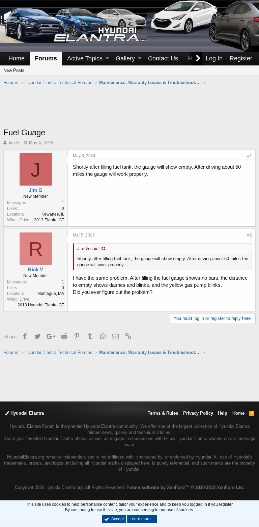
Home (16, 58)
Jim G (14, 142)
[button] (107, 58)
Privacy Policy (198, 413)
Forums (46, 58)
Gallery (125, 58)
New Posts (14, 70)
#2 (249, 235)
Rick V (35, 269)
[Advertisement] (129, 110)
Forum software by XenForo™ (185, 487)
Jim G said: (88, 248)
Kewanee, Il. (52, 214)
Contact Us (163, 58)
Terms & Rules (163, 413)
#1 (249, 156)
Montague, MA (50, 293)
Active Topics (85, 58)
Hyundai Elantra (26, 413)
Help (222, 413)
